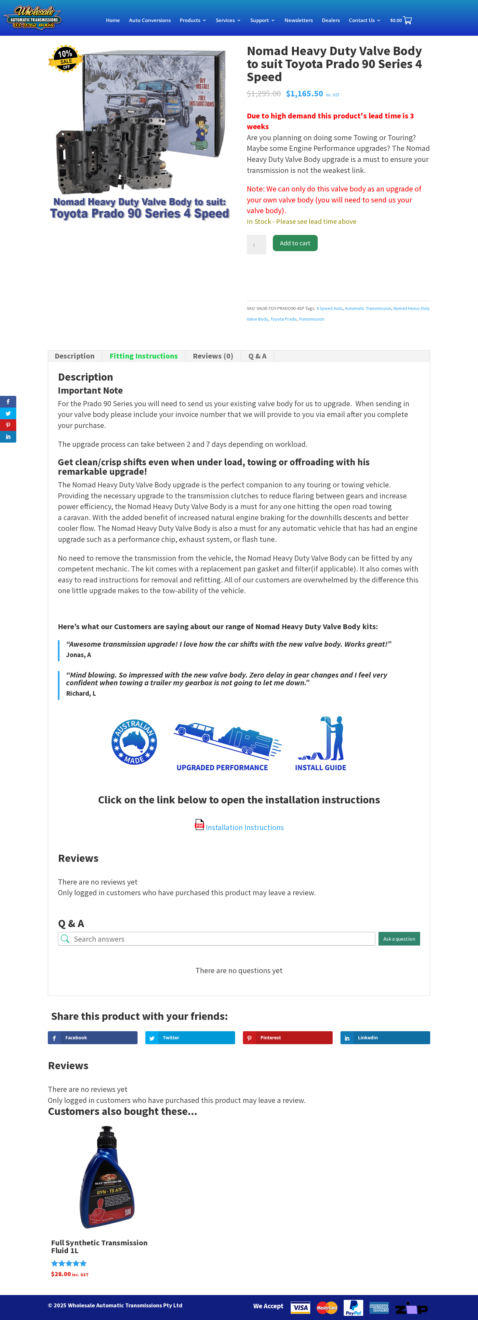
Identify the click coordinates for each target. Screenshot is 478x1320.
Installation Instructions (244, 827)
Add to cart (295, 243)
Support (259, 20)
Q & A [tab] (257, 356)
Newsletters (299, 20)
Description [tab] (75, 356)
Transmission (311, 319)
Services (225, 20)
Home (113, 20)
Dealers (331, 20)
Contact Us (362, 20)
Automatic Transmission (368, 308)
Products (190, 20)
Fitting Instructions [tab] (144, 356)
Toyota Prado (284, 319)
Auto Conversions (150, 20)
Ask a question (399, 938)
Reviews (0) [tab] (213, 356)
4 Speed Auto (329, 308)
